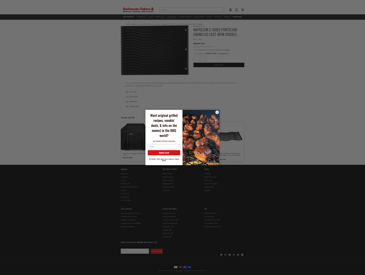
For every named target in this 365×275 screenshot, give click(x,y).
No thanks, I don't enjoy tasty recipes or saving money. (164, 160)
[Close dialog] (217, 112)
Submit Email (164, 152)
